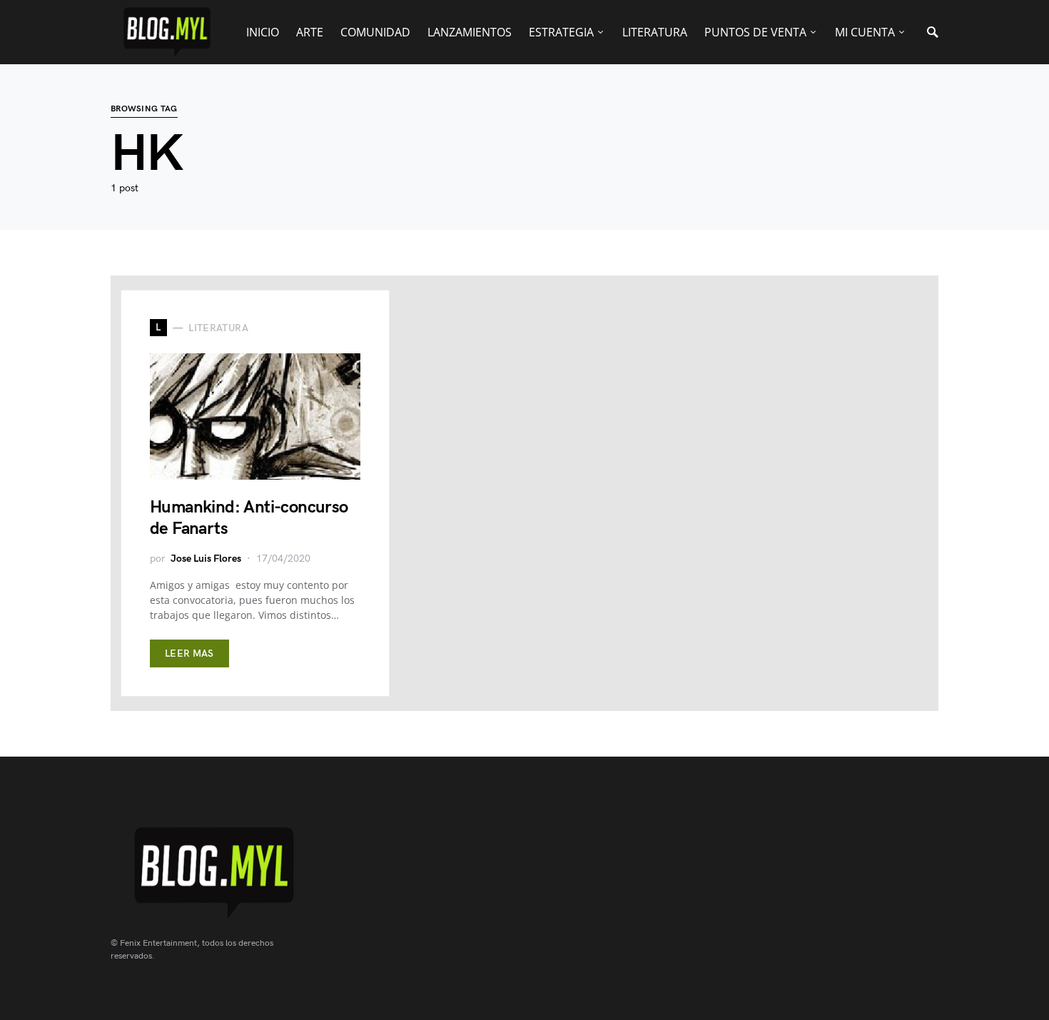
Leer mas (189, 653)
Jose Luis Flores (206, 558)
